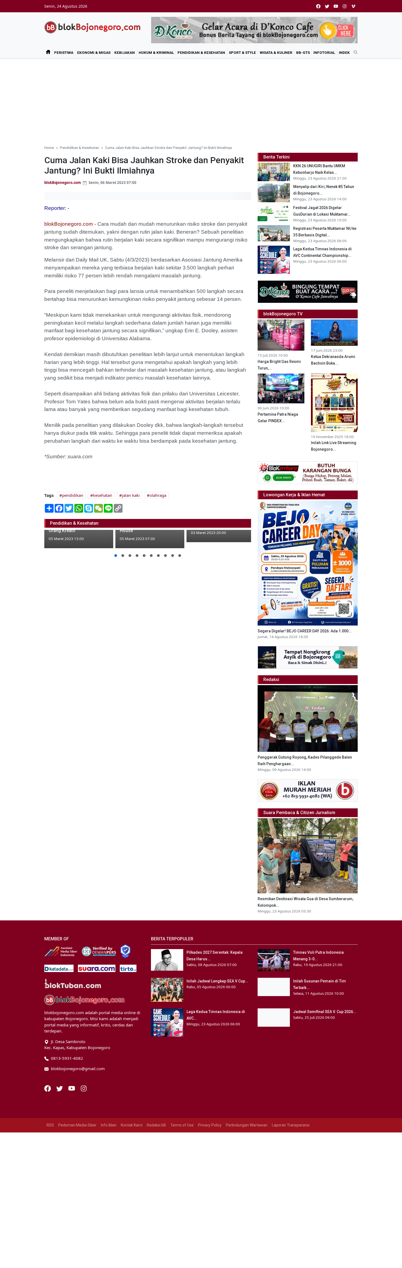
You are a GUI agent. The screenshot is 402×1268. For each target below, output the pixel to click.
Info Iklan (108, 1125)
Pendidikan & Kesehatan (201, 52)
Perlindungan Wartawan (246, 1125)
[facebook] (318, 6)
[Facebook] (48, 1088)
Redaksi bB (156, 1125)
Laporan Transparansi (291, 1125)
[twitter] (327, 6)
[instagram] (344, 6)
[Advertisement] (201, 99)
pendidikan (72, 495)
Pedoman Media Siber (77, 1125)
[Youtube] (72, 1088)
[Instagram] (83, 1088)
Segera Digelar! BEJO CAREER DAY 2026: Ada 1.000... (305, 631)
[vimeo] (353, 6)
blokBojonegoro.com (62, 182)
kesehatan (102, 495)
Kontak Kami (131, 1125)
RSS (50, 1125)
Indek (344, 52)
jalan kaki (131, 495)
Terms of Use (182, 1125)
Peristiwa (63, 52)
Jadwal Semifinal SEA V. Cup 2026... (324, 1011)
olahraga (158, 495)
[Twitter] (60, 1088)
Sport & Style (242, 52)
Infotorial (324, 52)
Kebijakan (124, 52)
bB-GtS (303, 52)
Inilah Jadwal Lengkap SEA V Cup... (217, 981)
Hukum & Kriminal (156, 52)
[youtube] (335, 6)
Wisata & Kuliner (276, 52)
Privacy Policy (210, 1125)
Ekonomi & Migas (93, 52)
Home (49, 147)
